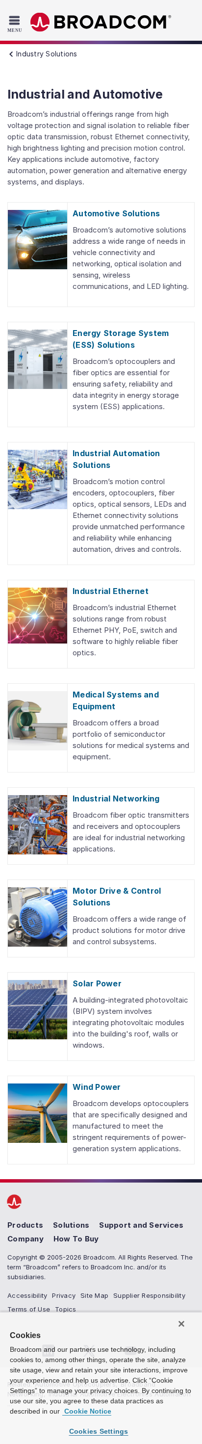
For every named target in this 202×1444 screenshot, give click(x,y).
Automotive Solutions (116, 213)
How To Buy (76, 1238)
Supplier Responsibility (149, 1295)
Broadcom (101, 22)
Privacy (64, 1295)
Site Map (94, 1295)
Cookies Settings (98, 1431)
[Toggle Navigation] (16, 23)
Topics (65, 1309)
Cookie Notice (86, 1411)
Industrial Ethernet (111, 591)
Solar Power (97, 983)
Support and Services (141, 1225)
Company (25, 1238)
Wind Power (97, 1087)
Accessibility (27, 1295)
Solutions (71, 1225)
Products (25, 1225)
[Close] (181, 1324)
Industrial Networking (116, 798)
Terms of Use (28, 1309)
